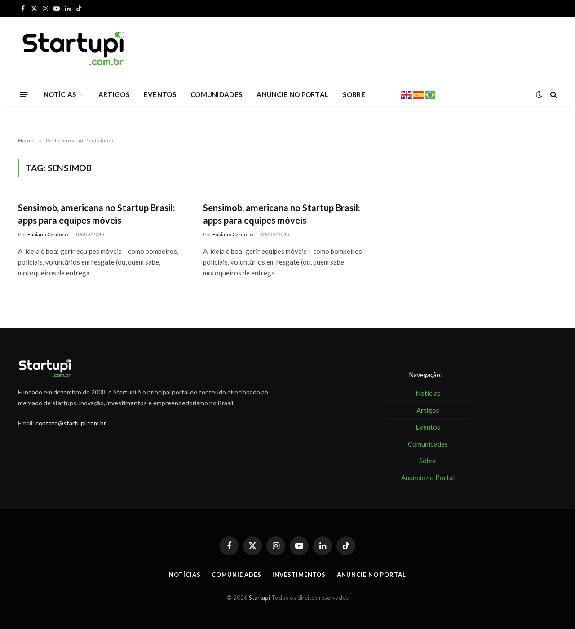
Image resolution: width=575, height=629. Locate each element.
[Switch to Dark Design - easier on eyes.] (539, 94)
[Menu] (24, 94)
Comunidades (236, 574)
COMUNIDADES (216, 94)
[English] (407, 93)
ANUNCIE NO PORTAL (292, 94)
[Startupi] (74, 50)
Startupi (259, 597)
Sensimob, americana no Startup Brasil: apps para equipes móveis (96, 213)
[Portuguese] (430, 93)
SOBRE (354, 94)
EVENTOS (160, 94)
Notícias (184, 574)
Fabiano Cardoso (47, 234)
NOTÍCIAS (60, 94)
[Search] (552, 94)
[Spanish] (419, 93)
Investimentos (299, 574)
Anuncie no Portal (371, 574)
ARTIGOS (113, 94)
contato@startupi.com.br (70, 423)
